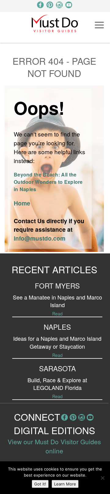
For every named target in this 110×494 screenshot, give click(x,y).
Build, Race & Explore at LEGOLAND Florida (57, 383)
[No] (102, 478)
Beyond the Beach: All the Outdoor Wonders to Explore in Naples (48, 182)
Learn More (65, 483)
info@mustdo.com (39, 238)
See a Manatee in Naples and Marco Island (57, 301)
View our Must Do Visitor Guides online (54, 446)
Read (57, 314)
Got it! (40, 483)
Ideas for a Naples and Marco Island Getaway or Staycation (57, 342)
